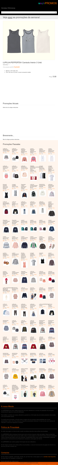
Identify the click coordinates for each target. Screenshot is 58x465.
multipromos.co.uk (51, 464)
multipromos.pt (34, 464)
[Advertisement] (20, 88)
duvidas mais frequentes (50, 456)
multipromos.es (42, 464)
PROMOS (51, 3)
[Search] (55, 12)
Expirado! (17, 67)
